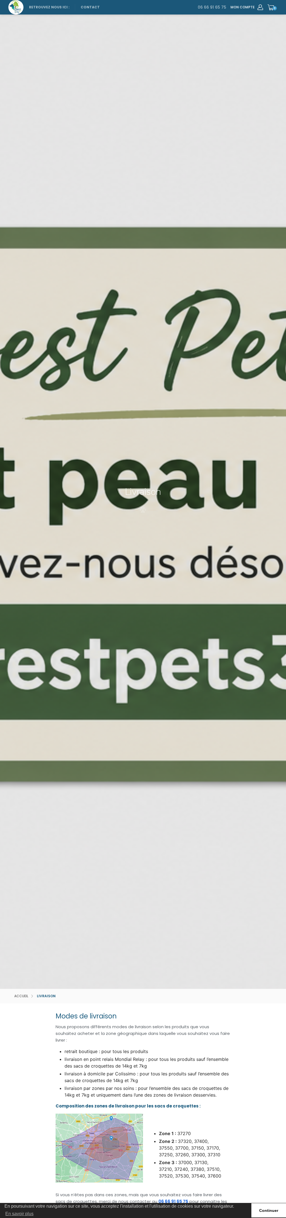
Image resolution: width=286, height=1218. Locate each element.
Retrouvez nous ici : (49, 7)
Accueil (21, 996)
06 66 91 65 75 (212, 7)
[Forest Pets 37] (15, 7)
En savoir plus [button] (19, 1213)
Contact (90, 7)
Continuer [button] (268, 1210)
